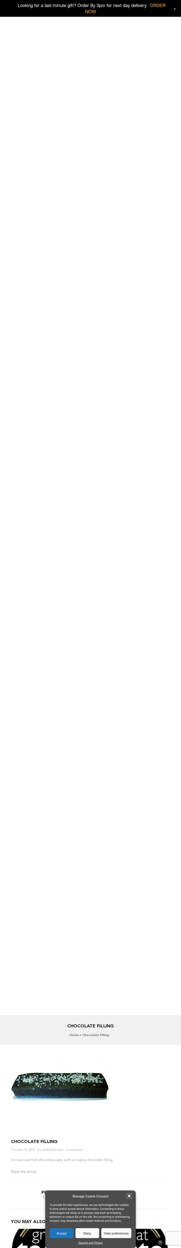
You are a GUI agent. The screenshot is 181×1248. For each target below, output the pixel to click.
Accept (62, 1233)
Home (74, 1035)
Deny (87, 1233)
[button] (129, 1196)
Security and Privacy (90, 1242)
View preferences (116, 1233)
